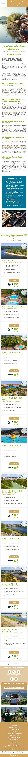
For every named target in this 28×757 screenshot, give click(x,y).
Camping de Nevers (9, 105)
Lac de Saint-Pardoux (11, 141)
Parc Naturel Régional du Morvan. (14, 127)
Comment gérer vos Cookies (19, 752)
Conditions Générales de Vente (9, 751)
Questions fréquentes (14, 737)
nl (20, 5)
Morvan (15, 363)
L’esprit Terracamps (14, 735)
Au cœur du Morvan (11, 195)
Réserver (14, 755)
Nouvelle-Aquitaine (13, 201)
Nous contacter (15, 664)
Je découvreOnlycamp (14, 698)
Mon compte (22, 4)
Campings (12, 4)
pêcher (4, 106)
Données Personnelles (7, 752)
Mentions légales (21, 751)
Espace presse (14, 741)
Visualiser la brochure (14, 727)
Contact (14, 731)
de (17, 5)
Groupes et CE (14, 739)
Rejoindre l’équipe (14, 743)
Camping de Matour (10, 112)
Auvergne (10, 181)
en (14, 5)
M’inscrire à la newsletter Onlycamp (14, 687)
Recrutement (14, 714)
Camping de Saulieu (8, 133)
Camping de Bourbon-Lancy (15, 111)
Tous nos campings (14, 729)
